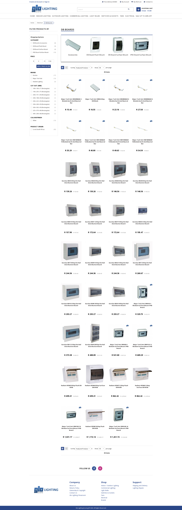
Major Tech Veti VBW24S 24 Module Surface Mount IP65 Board (118, 428)
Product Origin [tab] (37, 126)
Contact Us (73, 493)
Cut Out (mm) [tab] (36, 85)
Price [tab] (33, 56)
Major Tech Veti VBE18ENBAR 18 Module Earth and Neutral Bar (142, 142)
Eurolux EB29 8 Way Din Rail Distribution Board (142, 182)
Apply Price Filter (43, 66)
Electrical (40, 23)
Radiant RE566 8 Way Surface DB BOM (95, 386)
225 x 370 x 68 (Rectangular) (45, 110)
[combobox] (105, 9)
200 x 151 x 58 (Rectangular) (45, 95)
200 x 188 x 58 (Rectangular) (45, 98)
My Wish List (137, 2)
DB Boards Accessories (45, 43)
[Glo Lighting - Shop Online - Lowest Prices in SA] (43, 5)
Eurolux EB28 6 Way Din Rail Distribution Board (95, 182)
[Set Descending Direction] (92, 68)
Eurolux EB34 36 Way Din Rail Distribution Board (95, 345)
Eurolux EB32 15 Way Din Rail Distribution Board (118, 264)
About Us (73, 486)
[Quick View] (75, 95)
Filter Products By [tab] (39, 29)
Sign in (47, 2)
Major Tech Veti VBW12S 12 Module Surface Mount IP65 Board (142, 346)
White (45, 120)
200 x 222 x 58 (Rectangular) (45, 101)
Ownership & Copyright (77, 490)
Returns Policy (74, 488)
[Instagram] (100, 468)
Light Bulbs (105, 490)
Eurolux (45, 75)
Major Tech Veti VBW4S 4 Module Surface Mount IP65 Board (142, 305)
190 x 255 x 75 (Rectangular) (45, 92)
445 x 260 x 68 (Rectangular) (45, 114)
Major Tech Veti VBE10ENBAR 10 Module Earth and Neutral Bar (71, 142)
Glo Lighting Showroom (78, 495)
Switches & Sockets (107, 493)
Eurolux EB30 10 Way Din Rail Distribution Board (71, 223)
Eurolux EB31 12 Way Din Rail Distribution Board (95, 223)
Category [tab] (34, 40)
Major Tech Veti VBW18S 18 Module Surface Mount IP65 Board (71, 428)
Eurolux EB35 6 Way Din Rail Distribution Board (71, 182)
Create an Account (36, 2)
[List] (66, 67)
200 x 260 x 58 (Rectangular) (45, 104)
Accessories (72, 55)
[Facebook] (94, 468)
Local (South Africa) (45, 129)
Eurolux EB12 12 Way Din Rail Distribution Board (71, 345)
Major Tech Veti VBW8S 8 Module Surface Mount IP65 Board (118, 346)
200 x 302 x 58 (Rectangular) (45, 107)
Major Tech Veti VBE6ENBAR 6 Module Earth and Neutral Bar (119, 101)
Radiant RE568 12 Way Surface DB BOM (142, 386)
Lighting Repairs (138, 488)
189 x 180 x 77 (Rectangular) (45, 88)
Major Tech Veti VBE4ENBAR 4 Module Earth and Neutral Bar (71, 101)
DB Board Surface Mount (118, 55)
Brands (103, 500)
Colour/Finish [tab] (36, 117)
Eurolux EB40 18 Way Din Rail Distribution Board (95, 304)
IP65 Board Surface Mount (140, 55)
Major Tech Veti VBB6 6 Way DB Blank (95, 100)
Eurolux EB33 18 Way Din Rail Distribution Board (118, 304)
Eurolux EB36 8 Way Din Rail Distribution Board (118, 182)
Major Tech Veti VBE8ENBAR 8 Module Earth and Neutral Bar (142, 101)
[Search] (129, 9)
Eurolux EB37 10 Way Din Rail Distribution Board (118, 223)
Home (32, 23)
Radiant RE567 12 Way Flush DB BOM (118, 386)
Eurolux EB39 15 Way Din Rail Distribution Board (95, 264)
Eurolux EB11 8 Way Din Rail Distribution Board (142, 264)
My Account (125, 2)
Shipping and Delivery (140, 486)
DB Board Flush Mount (95, 55)
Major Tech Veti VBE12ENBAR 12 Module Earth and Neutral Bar (95, 142)
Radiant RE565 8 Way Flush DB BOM (71, 386)
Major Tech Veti (45, 78)
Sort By (73, 68)
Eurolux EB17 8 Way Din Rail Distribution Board (71, 264)
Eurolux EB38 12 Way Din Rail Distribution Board (142, 223)
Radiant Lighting (45, 82)
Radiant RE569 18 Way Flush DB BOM (95, 427)
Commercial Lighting (108, 488)
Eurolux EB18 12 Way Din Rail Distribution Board (71, 304)
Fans (102, 495)
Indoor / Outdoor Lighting (110, 486)
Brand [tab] (33, 72)
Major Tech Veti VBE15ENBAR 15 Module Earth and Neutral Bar (118, 142)
